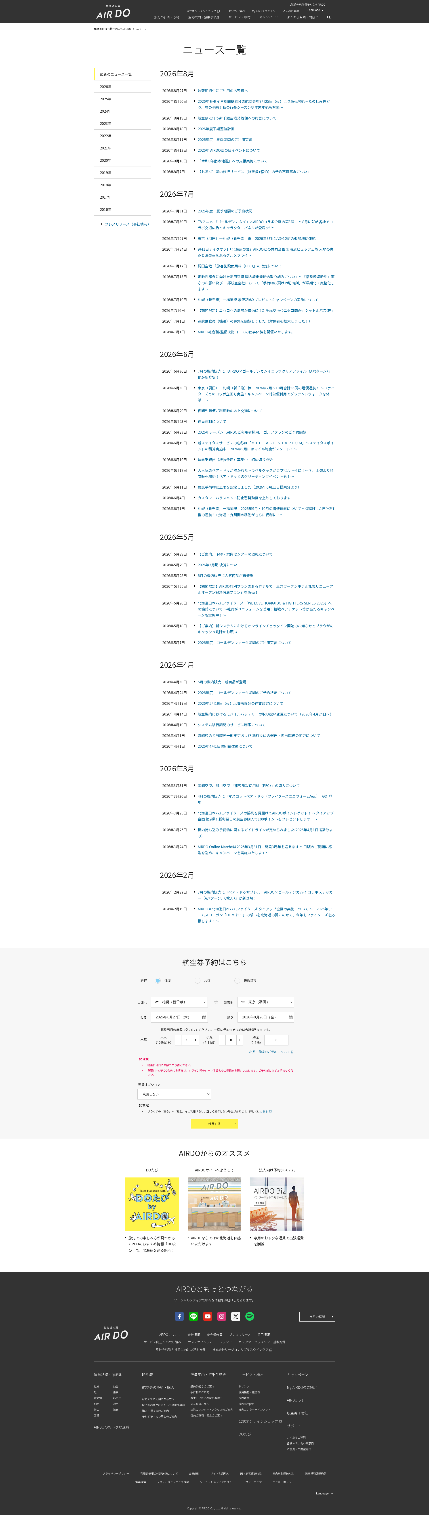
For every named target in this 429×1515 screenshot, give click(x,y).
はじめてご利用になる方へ (158, 1399)
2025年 (105, 98)
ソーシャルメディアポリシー (217, 1482)
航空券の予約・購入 (158, 1387)
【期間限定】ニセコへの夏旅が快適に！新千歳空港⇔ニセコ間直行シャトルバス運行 (266, 310)
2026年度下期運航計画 (216, 128)
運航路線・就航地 (108, 1374)
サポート (294, 1425)
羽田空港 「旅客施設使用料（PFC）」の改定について (240, 266)
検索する (214, 1123)
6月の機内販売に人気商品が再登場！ (227, 575)
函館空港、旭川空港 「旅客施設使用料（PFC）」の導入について (249, 785)
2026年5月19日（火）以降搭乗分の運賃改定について (240, 703)
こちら (264, 1111)
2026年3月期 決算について (219, 564)
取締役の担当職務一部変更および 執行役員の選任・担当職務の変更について (259, 735)
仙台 (115, 1386)
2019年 (105, 172)
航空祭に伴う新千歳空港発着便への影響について (237, 118)
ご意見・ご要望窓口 (299, 1449)
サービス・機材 (251, 1374)
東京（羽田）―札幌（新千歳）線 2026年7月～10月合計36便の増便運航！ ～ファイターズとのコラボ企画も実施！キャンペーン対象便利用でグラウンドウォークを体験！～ (266, 394)
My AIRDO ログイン (263, 11)
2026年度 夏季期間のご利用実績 (225, 139)
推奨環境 (140, 1482)
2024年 (105, 111)
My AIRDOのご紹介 (302, 1387)
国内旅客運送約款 (251, 1473)
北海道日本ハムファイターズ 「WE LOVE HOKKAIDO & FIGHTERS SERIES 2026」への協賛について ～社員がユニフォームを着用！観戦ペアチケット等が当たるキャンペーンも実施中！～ (266, 609)
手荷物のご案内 (199, 1392)
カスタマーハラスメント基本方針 (262, 1342)
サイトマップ (254, 1482)
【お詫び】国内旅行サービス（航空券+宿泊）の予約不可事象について (254, 171)
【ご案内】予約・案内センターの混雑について (235, 554)
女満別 (98, 1398)
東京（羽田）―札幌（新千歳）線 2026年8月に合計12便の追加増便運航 (256, 238)
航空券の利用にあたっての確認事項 (163, 1405)
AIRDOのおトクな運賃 (111, 1427)
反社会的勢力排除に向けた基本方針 (181, 1349)
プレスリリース (240, 1334)
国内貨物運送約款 (283, 1473)
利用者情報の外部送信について (159, 1473)
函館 (96, 1415)
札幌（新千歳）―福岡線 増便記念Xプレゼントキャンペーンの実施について (258, 299)
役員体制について (212, 421)
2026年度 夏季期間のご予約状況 (225, 211)
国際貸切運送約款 (315, 1473)
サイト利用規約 (219, 1473)
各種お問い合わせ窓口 (300, 1443)
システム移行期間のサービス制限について (232, 724)
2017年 (105, 197)
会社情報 (193, 1334)
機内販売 (244, 1398)
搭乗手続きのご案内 (202, 1386)
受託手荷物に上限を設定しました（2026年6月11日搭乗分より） (249, 487)
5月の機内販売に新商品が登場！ (224, 681)
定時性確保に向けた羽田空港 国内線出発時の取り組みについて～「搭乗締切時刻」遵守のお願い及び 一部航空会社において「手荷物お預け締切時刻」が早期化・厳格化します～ (266, 282)
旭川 (96, 1392)
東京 (115, 1392)
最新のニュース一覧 (116, 74)
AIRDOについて (170, 1334)
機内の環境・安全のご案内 (206, 1415)
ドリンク (244, 1386)
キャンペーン (297, 1374)
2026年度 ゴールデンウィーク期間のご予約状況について (245, 692)
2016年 (105, 209)
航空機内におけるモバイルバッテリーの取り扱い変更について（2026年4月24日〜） (265, 714)
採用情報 (263, 1334)
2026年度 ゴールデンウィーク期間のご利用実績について (245, 642)
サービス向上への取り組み (162, 1342)
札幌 (96, 1386)
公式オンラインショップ (201, 11)
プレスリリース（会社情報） (128, 224)
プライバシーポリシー (116, 1473)
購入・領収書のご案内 (155, 1410)
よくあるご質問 (296, 1437)
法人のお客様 (291, 11)
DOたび (245, 1434)
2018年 (105, 184)
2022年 (105, 135)
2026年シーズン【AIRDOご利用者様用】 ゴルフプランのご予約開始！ (254, 432)
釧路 (96, 1404)
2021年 (105, 148)
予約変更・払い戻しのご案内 (159, 1416)
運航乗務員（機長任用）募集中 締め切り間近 (235, 459)
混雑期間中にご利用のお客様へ (223, 90)
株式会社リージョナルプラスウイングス (240, 1349)
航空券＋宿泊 (237, 11)
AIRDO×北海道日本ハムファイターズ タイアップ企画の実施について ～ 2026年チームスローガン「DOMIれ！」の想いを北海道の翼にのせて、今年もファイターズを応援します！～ (266, 914)
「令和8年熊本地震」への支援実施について (233, 161)
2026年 (105, 86)
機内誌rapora (246, 1404)
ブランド (225, 1342)
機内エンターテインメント (255, 1409)
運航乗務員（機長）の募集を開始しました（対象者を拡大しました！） (255, 321)
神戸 (115, 1404)
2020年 (105, 160)
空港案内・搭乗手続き (208, 1374)
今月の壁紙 (317, 1316)
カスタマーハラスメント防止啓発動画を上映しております (244, 497)
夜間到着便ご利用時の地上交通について (230, 410)
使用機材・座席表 (249, 1392)
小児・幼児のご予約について (269, 1051)
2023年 (105, 123)
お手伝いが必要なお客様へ (206, 1398)
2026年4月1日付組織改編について (225, 746)
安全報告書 (214, 1334)
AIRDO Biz (295, 1400)
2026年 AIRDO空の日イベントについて (229, 150)
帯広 (96, 1409)
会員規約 (194, 1473)
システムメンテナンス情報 (173, 1482)
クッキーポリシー (283, 1482)
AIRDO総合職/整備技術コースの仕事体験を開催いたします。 (246, 331)
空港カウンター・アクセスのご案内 (211, 1409)
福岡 (115, 1409)
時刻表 (147, 1374)
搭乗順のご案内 (199, 1404)
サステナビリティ (200, 1342)
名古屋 (117, 1398)
